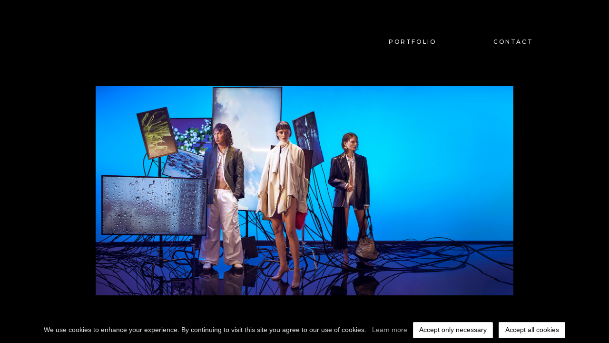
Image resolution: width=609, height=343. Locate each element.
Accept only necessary (453, 329)
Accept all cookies (532, 329)
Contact (513, 41)
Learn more (389, 329)
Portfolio (412, 41)
